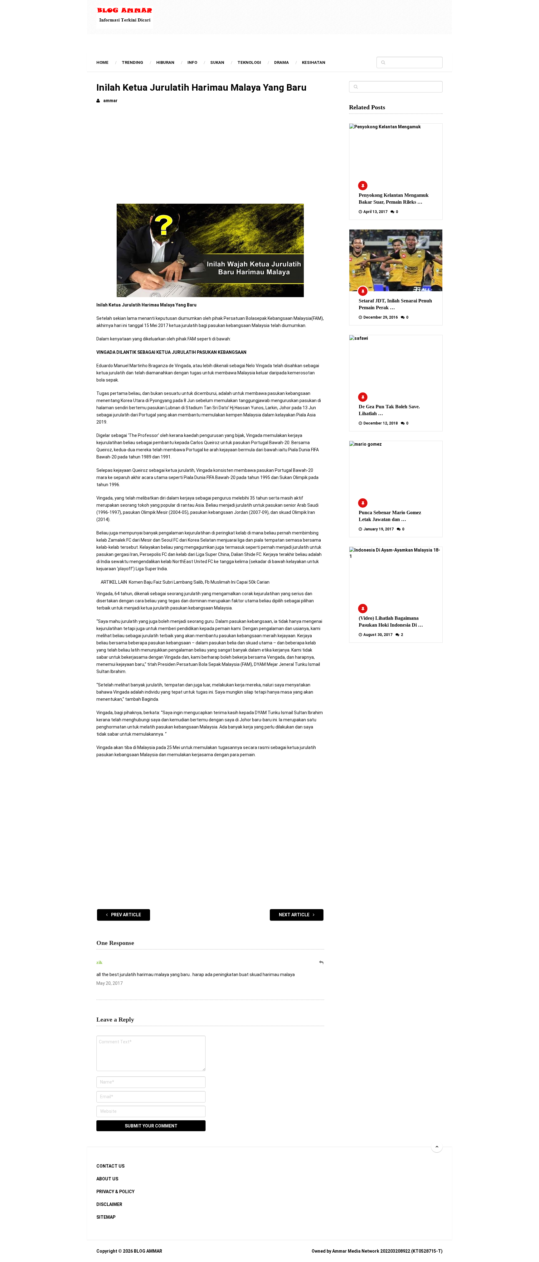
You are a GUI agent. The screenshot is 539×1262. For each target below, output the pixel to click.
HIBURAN (165, 62)
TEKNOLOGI (249, 62)
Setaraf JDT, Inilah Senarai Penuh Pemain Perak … (395, 304)
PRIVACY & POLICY (115, 1191)
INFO (192, 62)
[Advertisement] (210, 155)
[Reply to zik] (321, 962)
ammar (110, 100)
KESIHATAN (313, 62)
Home (102, 62)
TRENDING (132, 62)
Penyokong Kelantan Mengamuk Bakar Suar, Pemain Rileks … (394, 198)
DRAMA (281, 62)
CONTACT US (110, 1166)
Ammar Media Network (355, 1251)
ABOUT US (107, 1178)
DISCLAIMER (109, 1204)
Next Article (294, 914)
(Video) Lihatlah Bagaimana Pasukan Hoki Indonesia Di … (391, 621)
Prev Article (125, 914)
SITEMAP (105, 1217)
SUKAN (217, 62)
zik (99, 962)
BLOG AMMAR (148, 1251)
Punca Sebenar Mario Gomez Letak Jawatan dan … (390, 516)
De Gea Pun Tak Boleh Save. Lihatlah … (389, 410)
